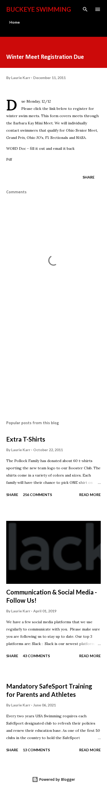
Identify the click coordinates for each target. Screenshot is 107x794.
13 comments (36, 750)
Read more (90, 494)
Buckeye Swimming (38, 9)
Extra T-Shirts (25, 439)
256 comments (37, 494)
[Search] (85, 9)
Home (14, 22)
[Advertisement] (53, 367)
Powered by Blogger (56, 779)
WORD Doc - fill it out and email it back (40, 148)
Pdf (9, 159)
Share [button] (89, 177)
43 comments (36, 656)
